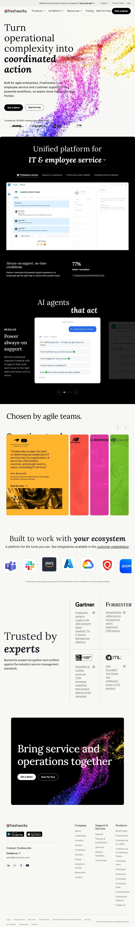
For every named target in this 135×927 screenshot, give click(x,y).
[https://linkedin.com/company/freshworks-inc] (8, 865)
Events (78, 859)
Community (101, 860)
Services (99, 847)
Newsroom (80, 872)
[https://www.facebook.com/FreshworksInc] (21, 865)
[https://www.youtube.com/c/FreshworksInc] (27, 865)
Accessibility (11, 924)
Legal (8, 920)
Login (128, 3)
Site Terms (32, 920)
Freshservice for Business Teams (122, 852)
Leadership (80, 835)
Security (87, 920)
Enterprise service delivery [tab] (106, 175)
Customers (80, 850)
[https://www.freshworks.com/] (15, 11)
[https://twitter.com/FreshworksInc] (15, 865)
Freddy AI (120, 905)
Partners (79, 854)
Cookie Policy (44, 920)
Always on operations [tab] (52, 175)
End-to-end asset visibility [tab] (78, 175)
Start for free (48, 777)
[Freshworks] (32, 825)
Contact (79, 877)
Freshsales (121, 878)
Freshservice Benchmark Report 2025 (89, 275)
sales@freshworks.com (17, 857)
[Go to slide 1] (64, 392)
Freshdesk (121, 869)
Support (99, 834)
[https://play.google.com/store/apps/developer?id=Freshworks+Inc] (15, 834)
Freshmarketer (123, 892)
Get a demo (121, 11)
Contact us (12, 853)
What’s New (121, 831)
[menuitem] (105, 3)
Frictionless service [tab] (29, 175)
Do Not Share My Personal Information (66, 920)
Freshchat (120, 874)
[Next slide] (76, 392)
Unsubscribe (23, 924)
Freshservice (122, 835)
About (78, 831)
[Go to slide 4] (71, 392)
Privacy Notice (19, 920)
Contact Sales (118, 3)
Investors (79, 840)
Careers (79, 845)
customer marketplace (113, 547)
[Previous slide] (59, 392)
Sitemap (34, 924)
